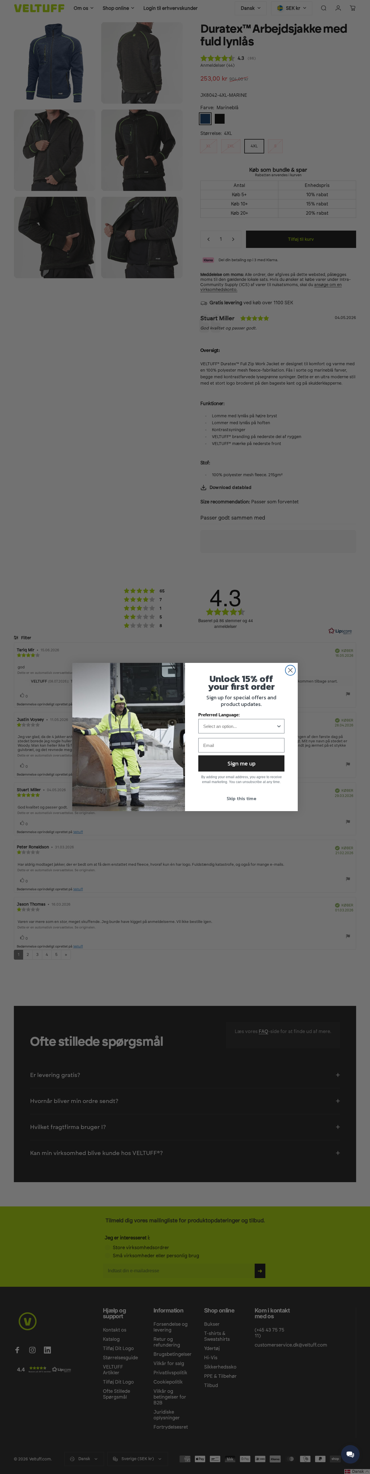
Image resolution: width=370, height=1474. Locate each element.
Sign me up (241, 763)
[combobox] (239, 726)
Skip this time (241, 798)
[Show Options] (279, 726)
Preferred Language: (219, 714)
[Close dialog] (290, 670)
